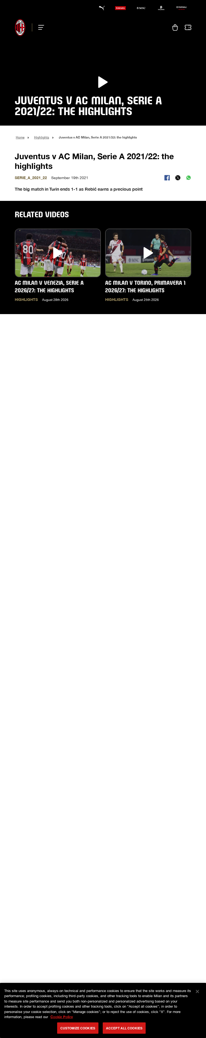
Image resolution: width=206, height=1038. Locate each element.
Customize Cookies (77, 1028)
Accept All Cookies (124, 1028)
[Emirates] (120, 8)
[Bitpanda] (161, 8)
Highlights (41, 137)
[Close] (197, 991)
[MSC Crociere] (140, 8)
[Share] (167, 177)
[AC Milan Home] (20, 27)
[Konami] (181, 8)
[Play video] (103, 82)
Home (20, 137)
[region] (103, 1010)
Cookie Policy (61, 1017)
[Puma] (100, 8)
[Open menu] (39, 27)
